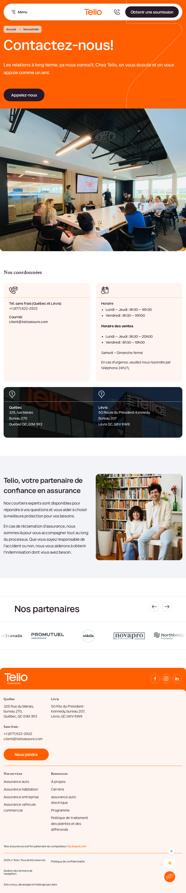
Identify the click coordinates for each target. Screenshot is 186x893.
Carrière (57, 789)
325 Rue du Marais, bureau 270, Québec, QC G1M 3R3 (20, 711)
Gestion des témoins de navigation (18, 872)
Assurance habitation (21, 789)
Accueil (11, 29)
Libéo (53, 884)
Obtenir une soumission (152, 11)
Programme (60, 810)
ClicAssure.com (76, 846)
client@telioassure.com (28, 321)
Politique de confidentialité (68, 861)
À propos (58, 781)
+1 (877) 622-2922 (23, 308)
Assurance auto (16, 781)
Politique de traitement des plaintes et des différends (69, 823)
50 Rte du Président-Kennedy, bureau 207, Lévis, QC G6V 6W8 (68, 711)
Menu (22, 12)
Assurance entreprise (21, 797)
